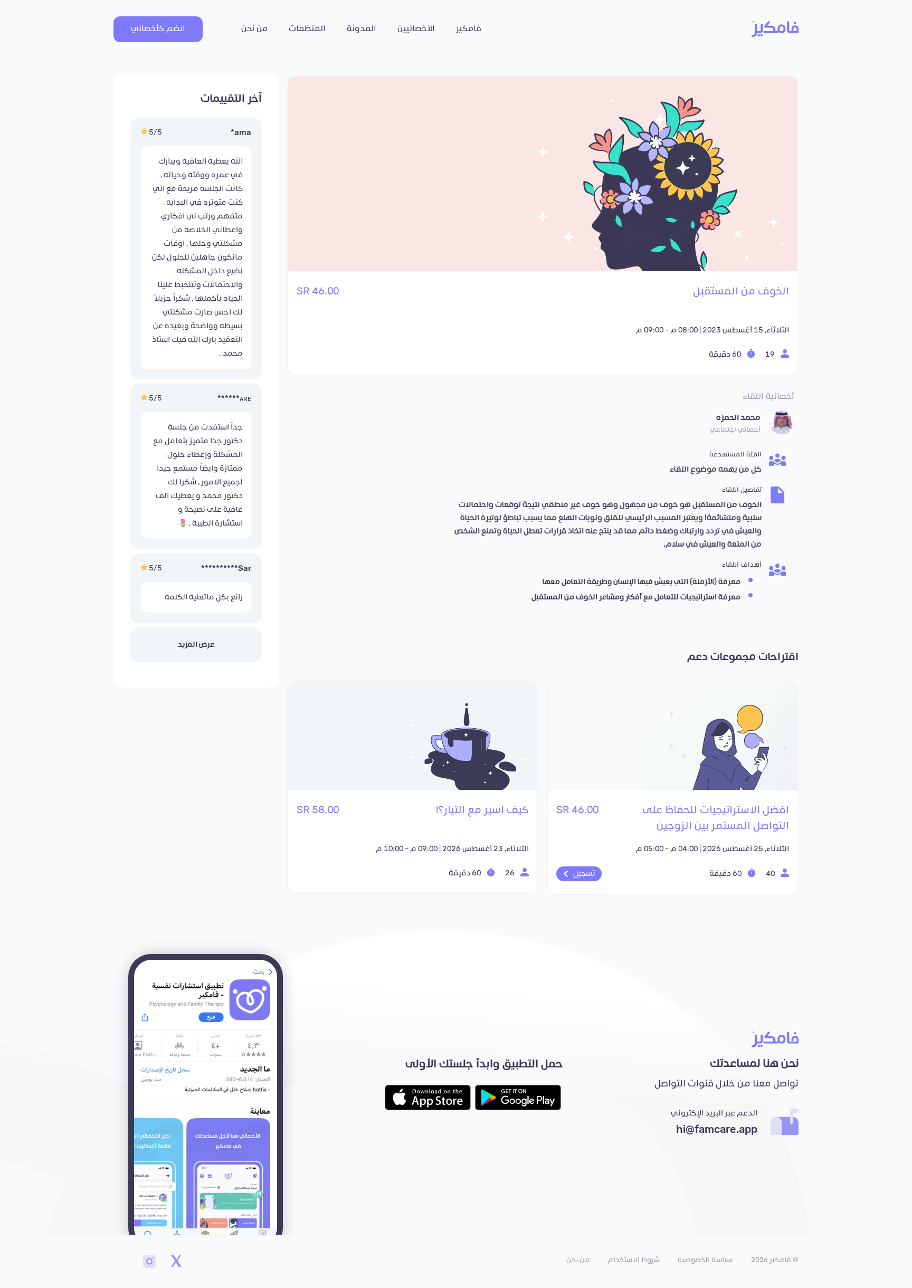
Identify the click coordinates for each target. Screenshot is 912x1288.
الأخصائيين (416, 28)
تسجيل (584, 874)
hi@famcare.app (716, 1130)
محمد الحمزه (738, 417)
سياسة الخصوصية (705, 1260)
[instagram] (149, 1262)
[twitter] (175, 1262)
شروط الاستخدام (633, 1260)
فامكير (468, 28)
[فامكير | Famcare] (775, 29)
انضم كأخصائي (158, 28)
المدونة (361, 28)
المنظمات (307, 28)
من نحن (254, 28)
